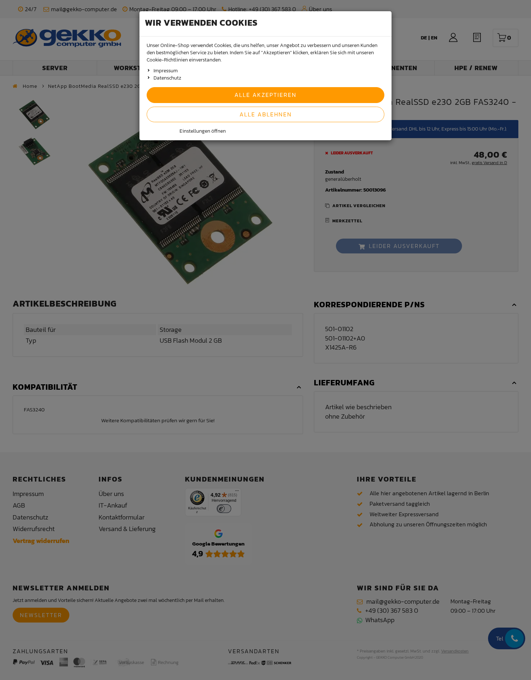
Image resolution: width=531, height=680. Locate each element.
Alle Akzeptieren (265, 94)
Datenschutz (167, 78)
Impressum (166, 70)
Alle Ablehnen (265, 114)
